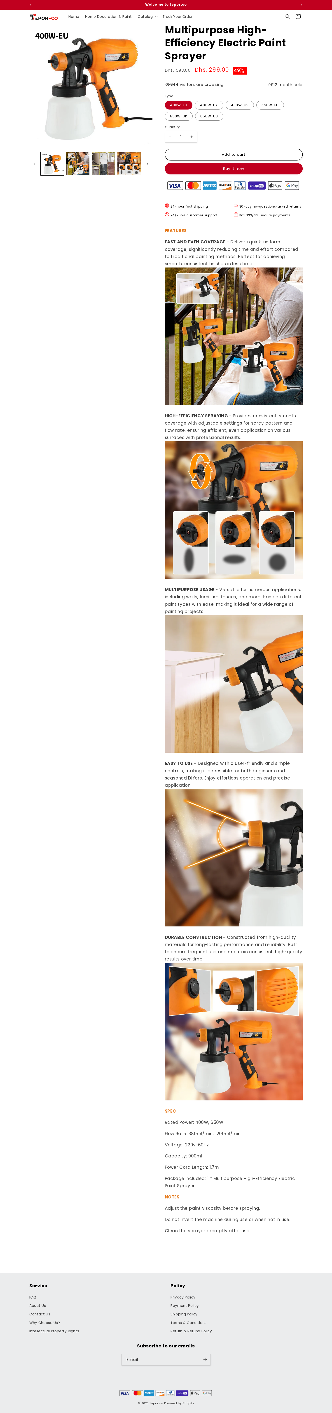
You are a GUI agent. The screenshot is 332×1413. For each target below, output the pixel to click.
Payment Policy (185, 1305)
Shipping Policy (184, 1314)
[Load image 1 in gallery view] (52, 164)
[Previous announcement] (31, 4)
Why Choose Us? (44, 1322)
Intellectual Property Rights (54, 1331)
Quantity (172, 127)
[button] (147, 16)
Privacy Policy (183, 1297)
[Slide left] (34, 164)
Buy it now (233, 168)
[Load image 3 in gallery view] (103, 164)
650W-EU (270, 105)
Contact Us (39, 1314)
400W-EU (178, 105)
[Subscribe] (205, 1359)
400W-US (240, 105)
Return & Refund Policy (191, 1331)
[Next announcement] (301, 4)
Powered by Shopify (179, 1403)
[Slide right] (147, 164)
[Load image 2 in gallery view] (77, 164)
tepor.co (156, 1403)
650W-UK (179, 116)
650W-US (209, 116)
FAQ (32, 1297)
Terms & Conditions (189, 1322)
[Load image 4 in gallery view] (129, 164)
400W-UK (209, 105)
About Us (37, 1305)
